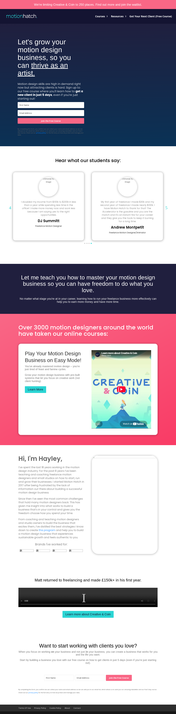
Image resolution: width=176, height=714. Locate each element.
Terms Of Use (24, 708)
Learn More (35, 389)
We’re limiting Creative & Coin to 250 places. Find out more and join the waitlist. (88, 4)
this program (47, 530)
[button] (84, 243)
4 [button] (10, 208)
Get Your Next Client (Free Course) (150, 16)
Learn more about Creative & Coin (88, 614)
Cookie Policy (55, 708)
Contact (77, 708)
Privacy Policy (40, 708)
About (67, 708)
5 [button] (166, 208)
